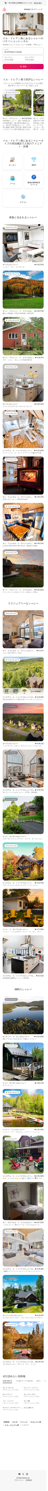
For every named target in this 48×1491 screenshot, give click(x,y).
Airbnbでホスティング (33, 9)
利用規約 (29, 1480)
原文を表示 (38, 3)
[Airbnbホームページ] (4, 9)
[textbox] (12, 59)
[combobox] (23, 52)
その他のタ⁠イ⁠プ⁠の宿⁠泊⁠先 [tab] (24, 1381)
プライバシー (19, 1480)
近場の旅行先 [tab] (7, 1381)
